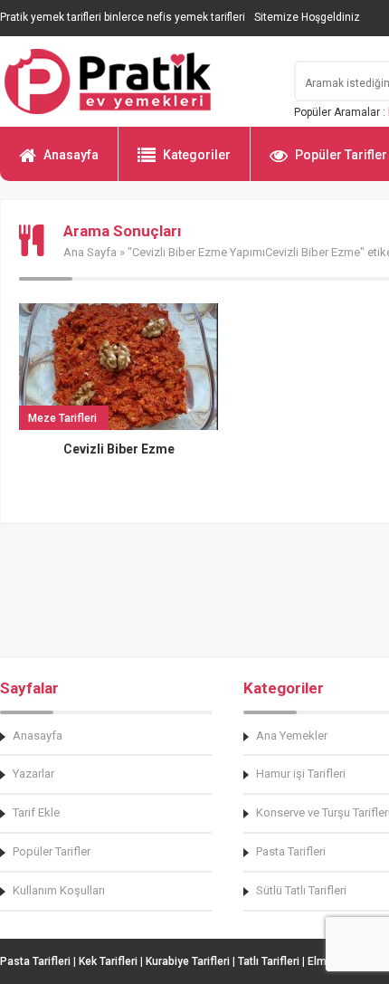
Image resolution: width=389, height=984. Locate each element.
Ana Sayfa (90, 252)
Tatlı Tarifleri (268, 961)
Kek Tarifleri (108, 961)
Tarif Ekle (36, 812)
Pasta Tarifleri (35, 961)
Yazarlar (33, 773)
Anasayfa (71, 155)
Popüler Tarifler (51, 851)
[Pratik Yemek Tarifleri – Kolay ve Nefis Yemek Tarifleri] (135, 81)
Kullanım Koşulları (59, 890)
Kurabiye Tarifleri (188, 961)
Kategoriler (197, 155)
